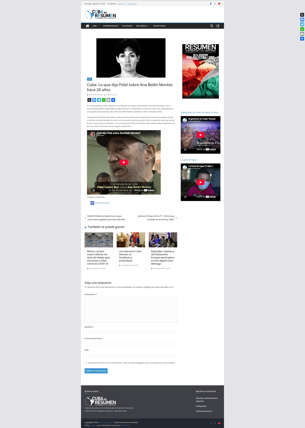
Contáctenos (159, 26)
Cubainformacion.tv (204, 411)
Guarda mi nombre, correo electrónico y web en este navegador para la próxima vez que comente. (131, 362)
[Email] (302, 33)
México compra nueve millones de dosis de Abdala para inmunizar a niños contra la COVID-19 (98, 257)
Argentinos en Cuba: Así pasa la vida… (200, 112)
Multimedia (141, 26)
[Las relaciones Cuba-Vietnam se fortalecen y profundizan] (131, 234)
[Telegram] (302, 24)
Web (87, 350)
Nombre (89, 327)
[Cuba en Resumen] (87, 26)
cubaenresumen (111, 95)
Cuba (94, 26)
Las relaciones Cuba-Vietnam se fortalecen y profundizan (130, 256)
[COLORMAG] (100, 397)
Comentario (91, 294)
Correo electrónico (94, 338)
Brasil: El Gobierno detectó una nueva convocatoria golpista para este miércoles (106, 218)
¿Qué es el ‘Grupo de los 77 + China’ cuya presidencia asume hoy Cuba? (156, 218)
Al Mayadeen (201, 406)
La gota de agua (189, 159)
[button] (98, 26)
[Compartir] (302, 38)
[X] (302, 14)
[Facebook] (302, 19)
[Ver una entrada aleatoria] (217, 26)
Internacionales (110, 26)
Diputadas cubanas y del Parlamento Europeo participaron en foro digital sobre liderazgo (163, 257)
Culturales (127, 26)
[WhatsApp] (302, 29)
